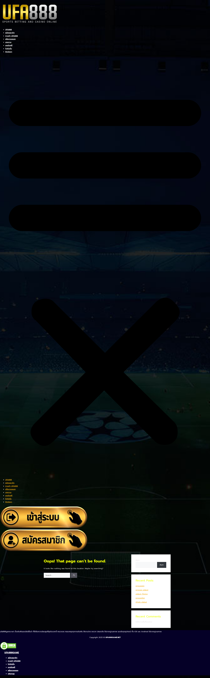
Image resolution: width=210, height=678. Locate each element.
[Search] (74, 575)
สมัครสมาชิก (10, 32)
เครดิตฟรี (8, 45)
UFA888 (8, 29)
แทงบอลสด (140, 586)
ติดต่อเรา (8, 52)
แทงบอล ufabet (142, 590)
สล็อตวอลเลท (10, 39)
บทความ (8, 42)
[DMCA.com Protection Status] (8, 649)
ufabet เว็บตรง (142, 594)
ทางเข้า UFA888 (11, 36)
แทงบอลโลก (140, 598)
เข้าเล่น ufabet (141, 602)
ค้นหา (138, 560)
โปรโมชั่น (8, 48)
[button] (105, 267)
